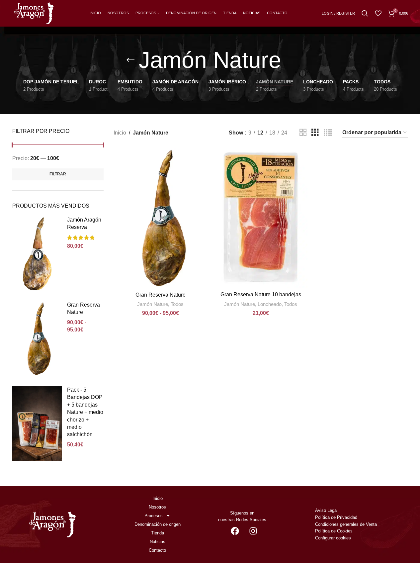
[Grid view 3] (315, 133)
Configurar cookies (333, 537)
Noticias (157, 541)
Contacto (157, 550)
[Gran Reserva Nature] (37, 338)
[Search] (365, 13)
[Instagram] (253, 530)
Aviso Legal (326, 510)
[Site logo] (33, 13)
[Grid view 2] (303, 133)
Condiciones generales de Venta (346, 524)
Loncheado (270, 304)
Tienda (157, 532)
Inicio (120, 133)
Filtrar (57, 174)
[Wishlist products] (378, 13)
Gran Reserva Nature (83, 308)
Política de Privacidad (336, 517)
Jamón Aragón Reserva (84, 223)
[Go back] (130, 60)
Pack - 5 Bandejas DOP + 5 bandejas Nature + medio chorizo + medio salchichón (85, 412)
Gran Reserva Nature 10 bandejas (260, 294)
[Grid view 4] (328, 133)
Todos (177, 304)
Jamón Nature (152, 304)
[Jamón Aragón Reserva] (37, 253)
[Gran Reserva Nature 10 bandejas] (260, 218)
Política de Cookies (334, 530)
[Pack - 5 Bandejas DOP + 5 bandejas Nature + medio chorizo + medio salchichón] (37, 423)
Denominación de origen (157, 524)
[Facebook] (234, 530)
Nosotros (157, 507)
